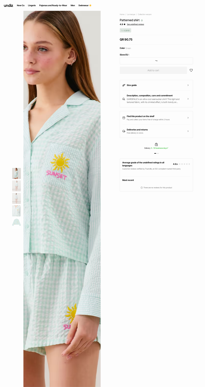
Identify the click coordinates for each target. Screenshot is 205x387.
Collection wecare (144, 14)
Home (122, 14)
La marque (131, 14)
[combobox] (156, 60)
